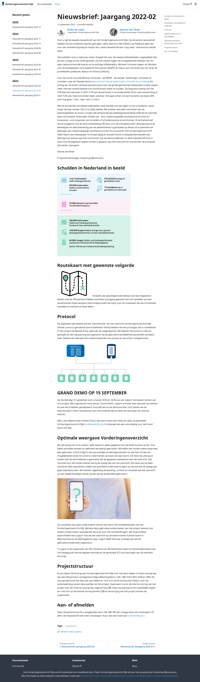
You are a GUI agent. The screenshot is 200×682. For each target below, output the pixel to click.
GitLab (186, 4)
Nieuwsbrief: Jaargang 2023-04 (26, 74)
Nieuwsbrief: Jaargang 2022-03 (26, 85)
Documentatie (44, 4)
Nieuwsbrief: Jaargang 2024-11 (26, 38)
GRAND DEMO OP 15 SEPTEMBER (172, 35)
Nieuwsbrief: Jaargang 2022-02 (26, 90)
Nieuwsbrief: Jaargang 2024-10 (26, 43)
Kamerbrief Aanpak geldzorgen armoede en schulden (120, 81)
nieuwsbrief (70, 626)
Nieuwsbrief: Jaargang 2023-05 (26, 69)
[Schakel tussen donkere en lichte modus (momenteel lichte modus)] (195, 4)
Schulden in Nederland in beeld (174, 17)
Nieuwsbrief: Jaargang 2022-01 (26, 95)
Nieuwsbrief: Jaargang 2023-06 (26, 64)
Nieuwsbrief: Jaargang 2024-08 (26, 53)
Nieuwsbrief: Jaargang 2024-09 (26, 48)
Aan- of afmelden (171, 51)
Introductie (18, 666)
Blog (57, 4)
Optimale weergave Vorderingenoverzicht (173, 42)
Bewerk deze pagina (71, 631)
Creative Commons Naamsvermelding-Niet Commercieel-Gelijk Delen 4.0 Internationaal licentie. (130, 675)
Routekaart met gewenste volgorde (174, 24)
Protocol (167, 29)
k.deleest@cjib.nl (93, 424)
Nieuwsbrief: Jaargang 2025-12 (26, 27)
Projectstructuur (171, 47)
